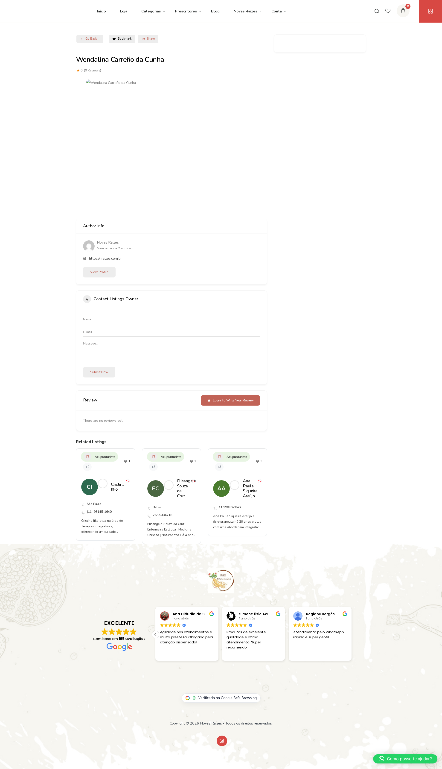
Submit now (99, 372)
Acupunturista (105, 457)
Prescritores (186, 11)
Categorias (151, 11)
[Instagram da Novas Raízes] (222, 741)
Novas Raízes (245, 11)
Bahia (157, 507)
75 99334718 (162, 515)
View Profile (99, 272)
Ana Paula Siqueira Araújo (250, 488)
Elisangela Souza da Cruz (186, 488)
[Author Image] (103, 483)
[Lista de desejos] (387, 11)
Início (101, 11)
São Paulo (94, 504)
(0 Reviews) (92, 70)
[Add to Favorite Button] (128, 481)
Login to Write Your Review (233, 400)
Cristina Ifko (118, 487)
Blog (215, 11)
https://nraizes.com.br (105, 258)
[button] (155, 634)
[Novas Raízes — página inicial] (221, 580)
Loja (123, 11)
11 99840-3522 (230, 507)
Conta (276, 11)
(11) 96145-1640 (99, 512)
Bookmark (124, 39)
